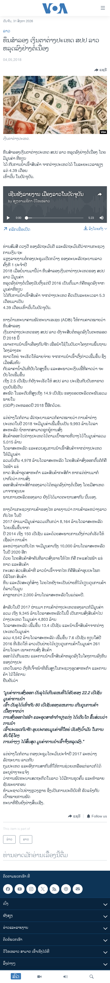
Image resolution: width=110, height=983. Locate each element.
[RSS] (54, 889)
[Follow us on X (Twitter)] (43, 889)
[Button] (100, 70)
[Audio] (65, 976)
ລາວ (6, 31)
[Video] (39, 976)
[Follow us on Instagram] (31, 889)
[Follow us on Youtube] (19, 889)
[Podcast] (66, 889)
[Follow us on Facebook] (8, 889)
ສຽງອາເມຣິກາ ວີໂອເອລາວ (31, 201)
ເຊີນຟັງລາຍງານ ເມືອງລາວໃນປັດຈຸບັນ (46, 194)
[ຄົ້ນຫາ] (91, 976)
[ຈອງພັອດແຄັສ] (77, 889)
